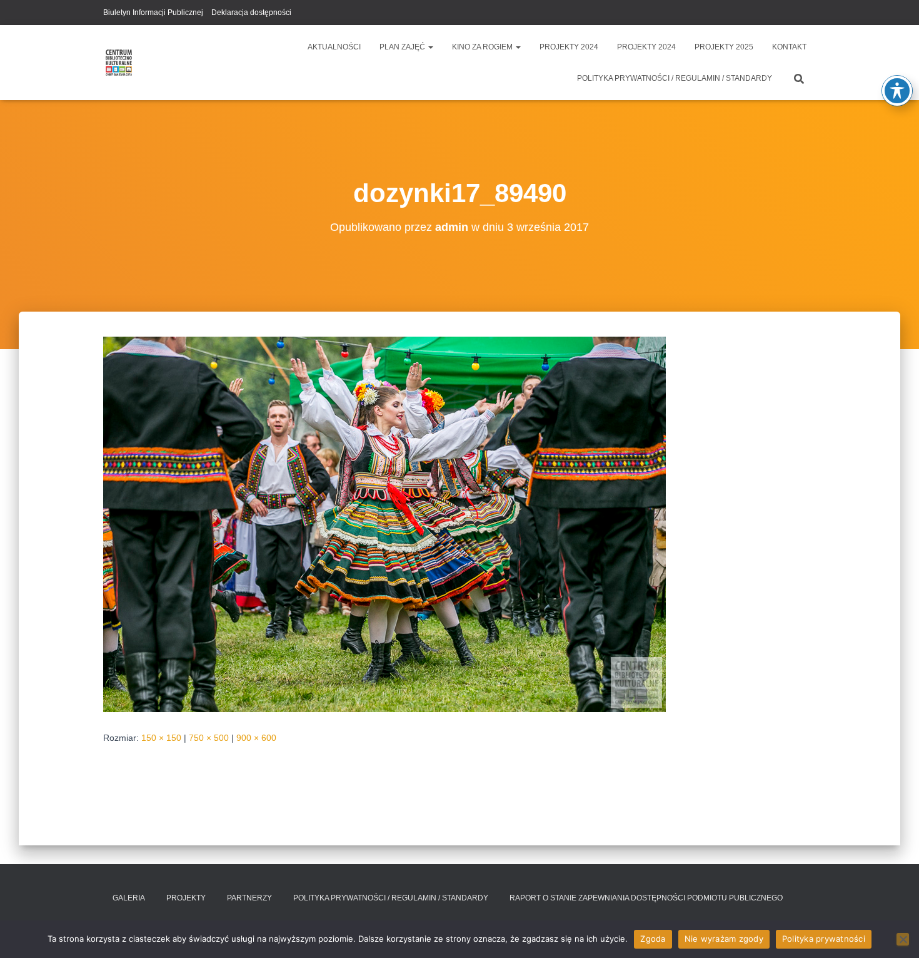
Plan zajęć (403, 47)
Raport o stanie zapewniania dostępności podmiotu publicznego (646, 898)
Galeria (129, 898)
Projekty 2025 (724, 47)
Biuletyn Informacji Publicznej (153, 12)
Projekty (186, 898)
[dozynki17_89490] (384, 524)
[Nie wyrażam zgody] (902, 939)
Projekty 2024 (569, 47)
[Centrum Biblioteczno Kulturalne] (119, 62)
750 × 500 (209, 738)
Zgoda (652, 939)
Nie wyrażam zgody (724, 939)
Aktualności (334, 47)
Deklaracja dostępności (251, 12)
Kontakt (789, 47)
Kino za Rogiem (483, 47)
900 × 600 (256, 738)
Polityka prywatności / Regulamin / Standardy (674, 78)
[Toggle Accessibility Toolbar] (897, 91)
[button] (430, 47)
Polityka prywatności (823, 939)
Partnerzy (249, 898)
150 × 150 (161, 738)
